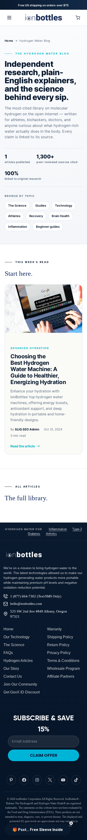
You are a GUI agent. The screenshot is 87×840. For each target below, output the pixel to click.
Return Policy (58, 645)
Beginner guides (48, 226)
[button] (38, 829)
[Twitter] (50, 780)
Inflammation (17, 226)
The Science (17, 205)
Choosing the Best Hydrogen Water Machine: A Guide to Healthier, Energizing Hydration (38, 369)
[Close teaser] (71, 823)
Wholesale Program (63, 668)
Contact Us (12, 676)
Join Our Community (20, 684)
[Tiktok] (76, 780)
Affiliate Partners (60, 676)
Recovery (36, 216)
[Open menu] (9, 17)
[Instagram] (37, 780)
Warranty (54, 629)
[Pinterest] (11, 780)
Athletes (14, 216)
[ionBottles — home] (43, 18)
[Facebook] (24, 780)
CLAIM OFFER (43, 755)
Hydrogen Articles (18, 661)
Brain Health (60, 216)
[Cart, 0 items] (77, 17)
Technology (63, 205)
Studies (40, 205)
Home (9, 40)
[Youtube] (63, 780)
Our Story (11, 668)
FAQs (8, 653)
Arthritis (51, 533)
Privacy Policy (59, 653)
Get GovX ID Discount (21, 692)
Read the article (22, 446)
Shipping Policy (60, 637)
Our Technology (16, 637)
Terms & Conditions (63, 661)
